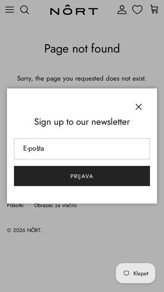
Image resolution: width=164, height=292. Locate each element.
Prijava (81, 176)
